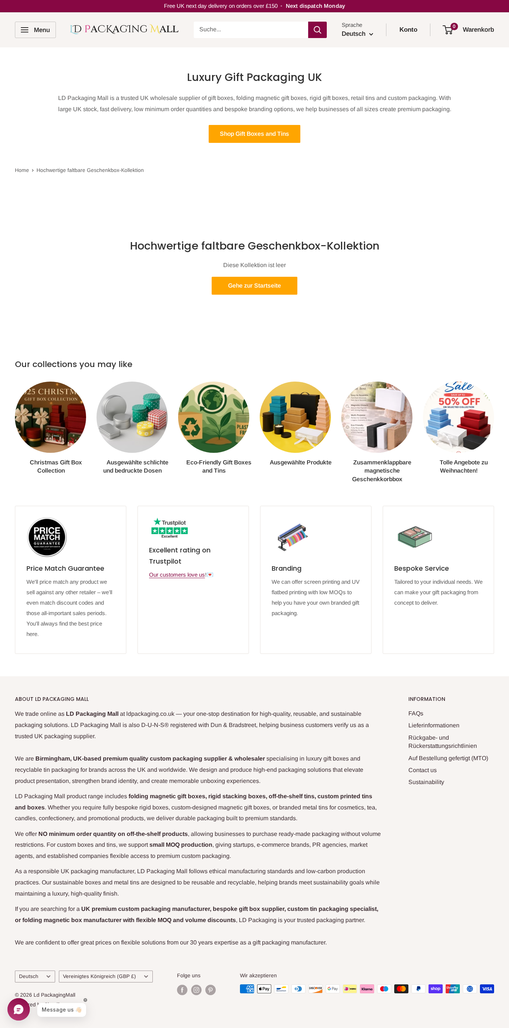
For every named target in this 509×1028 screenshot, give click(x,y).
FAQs (415, 713)
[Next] (493, 425)
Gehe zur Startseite (254, 285)
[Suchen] (317, 30)
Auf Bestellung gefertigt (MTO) (448, 758)
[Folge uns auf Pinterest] (210, 989)
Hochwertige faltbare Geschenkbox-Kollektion (90, 170)
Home (22, 170)
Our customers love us (177, 574)
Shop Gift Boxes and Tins (254, 134)
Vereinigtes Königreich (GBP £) (99, 976)
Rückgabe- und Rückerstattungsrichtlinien (442, 741)
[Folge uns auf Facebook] (182, 989)
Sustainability (426, 782)
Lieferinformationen (433, 725)
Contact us (422, 770)
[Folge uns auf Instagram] (196, 989)
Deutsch (28, 976)
